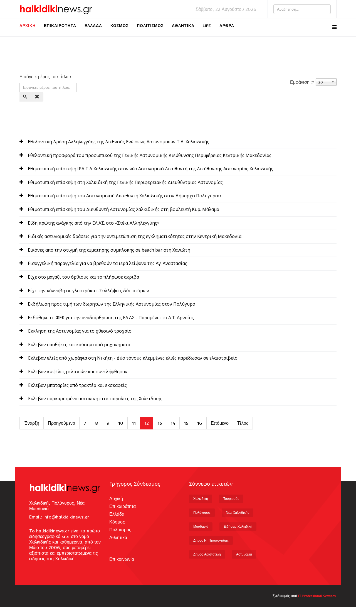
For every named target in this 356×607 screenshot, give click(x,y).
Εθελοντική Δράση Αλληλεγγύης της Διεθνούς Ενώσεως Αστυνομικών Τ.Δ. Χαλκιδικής (118, 142)
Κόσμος (119, 25)
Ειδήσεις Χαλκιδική (238, 526)
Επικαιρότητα (60, 25)
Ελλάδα (93, 25)
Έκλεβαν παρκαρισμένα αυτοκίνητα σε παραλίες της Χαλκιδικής (95, 398)
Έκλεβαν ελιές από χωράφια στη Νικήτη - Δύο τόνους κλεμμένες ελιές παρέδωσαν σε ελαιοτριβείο (133, 358)
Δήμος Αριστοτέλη (207, 554)
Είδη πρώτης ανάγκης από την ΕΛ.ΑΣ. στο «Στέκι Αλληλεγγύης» (93, 223)
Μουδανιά (200, 526)
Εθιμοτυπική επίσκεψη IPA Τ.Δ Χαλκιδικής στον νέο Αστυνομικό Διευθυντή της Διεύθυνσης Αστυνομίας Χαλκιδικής (150, 169)
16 (199, 423)
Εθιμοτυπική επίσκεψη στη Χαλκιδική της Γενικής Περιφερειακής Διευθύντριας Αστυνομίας (125, 182)
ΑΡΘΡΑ (226, 25)
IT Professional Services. (317, 596)
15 (186, 423)
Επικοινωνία (121, 559)
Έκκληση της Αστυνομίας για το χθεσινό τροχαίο (80, 331)
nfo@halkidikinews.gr (66, 517)
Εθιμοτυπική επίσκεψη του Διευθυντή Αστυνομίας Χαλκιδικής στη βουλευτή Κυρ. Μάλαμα (123, 209)
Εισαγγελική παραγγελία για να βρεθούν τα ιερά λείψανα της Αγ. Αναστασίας (107, 263)
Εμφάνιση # (302, 82)
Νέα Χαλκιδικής (237, 512)
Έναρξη (31, 423)
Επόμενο (220, 423)
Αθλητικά (183, 25)
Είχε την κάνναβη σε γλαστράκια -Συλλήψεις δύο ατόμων (88, 290)
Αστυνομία (244, 554)
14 (172, 423)
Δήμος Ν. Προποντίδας (211, 540)
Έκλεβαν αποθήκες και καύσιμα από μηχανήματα (79, 344)
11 (134, 423)
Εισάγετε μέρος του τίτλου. (46, 76)
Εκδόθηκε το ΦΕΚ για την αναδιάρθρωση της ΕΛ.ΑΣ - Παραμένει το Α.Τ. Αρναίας (111, 317)
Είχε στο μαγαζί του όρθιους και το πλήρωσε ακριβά (83, 277)
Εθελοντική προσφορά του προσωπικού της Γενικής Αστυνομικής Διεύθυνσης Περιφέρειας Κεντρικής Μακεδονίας (149, 155)
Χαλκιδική (200, 499)
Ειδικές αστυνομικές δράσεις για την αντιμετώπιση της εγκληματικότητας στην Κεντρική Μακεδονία (134, 236)
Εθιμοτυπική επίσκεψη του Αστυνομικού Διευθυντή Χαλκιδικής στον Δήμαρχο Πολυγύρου (124, 196)
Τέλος (242, 423)
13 (159, 423)
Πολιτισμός (150, 25)
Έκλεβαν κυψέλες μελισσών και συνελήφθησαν (77, 371)
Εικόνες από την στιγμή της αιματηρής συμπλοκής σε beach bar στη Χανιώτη (109, 250)
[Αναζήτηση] (25, 97)
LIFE (207, 25)
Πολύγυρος (202, 512)
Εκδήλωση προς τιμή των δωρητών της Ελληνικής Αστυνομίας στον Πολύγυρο (111, 304)
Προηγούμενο (61, 423)
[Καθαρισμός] (37, 97)
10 (120, 423)
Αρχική (27, 25)
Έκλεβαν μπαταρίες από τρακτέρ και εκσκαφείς (77, 385)
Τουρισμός (231, 499)
